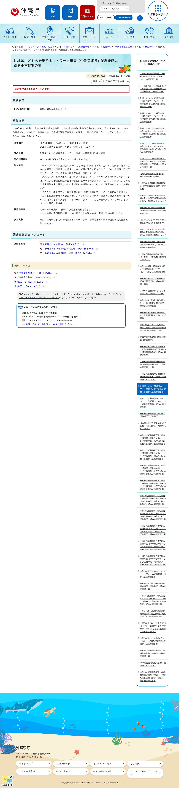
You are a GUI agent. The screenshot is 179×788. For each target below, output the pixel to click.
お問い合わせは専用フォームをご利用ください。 (50, 324)
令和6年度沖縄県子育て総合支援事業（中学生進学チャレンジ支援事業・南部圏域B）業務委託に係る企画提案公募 (153, 545)
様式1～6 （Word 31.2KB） (31, 282)
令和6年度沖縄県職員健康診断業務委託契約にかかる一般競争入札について (153, 377)
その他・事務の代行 (101, 47)
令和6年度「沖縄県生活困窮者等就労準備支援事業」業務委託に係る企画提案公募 (153, 614)
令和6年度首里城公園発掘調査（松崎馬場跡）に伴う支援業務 (153, 315)
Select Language (110, 8)
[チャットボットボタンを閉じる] (11, 777)
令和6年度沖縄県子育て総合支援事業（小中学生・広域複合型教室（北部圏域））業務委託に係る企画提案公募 (153, 600)
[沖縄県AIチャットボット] (7, 781)
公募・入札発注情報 (80, 47)
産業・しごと (89, 37)
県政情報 (168, 37)
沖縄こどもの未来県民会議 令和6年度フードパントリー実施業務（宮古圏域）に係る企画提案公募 (153, 132)
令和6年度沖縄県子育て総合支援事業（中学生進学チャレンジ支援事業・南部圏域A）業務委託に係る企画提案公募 (153, 560)
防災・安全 (129, 37)
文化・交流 (69, 37)
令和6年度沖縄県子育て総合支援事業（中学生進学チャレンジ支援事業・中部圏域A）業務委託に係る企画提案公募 (153, 530)
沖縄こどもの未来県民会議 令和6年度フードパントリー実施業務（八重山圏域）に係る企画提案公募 (153, 147)
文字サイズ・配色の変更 (115, 3)
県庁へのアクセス (102, 763)
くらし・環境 (10, 37)
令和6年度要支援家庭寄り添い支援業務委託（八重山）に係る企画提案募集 (153, 244)
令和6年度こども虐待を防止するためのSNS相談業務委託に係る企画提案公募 (153, 641)
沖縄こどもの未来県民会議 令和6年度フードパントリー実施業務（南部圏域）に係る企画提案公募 (153, 102)
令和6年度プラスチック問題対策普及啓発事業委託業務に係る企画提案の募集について (153, 232)
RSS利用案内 (63, 771)
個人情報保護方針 (102, 771)
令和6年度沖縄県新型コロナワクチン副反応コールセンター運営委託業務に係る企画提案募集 (153, 402)
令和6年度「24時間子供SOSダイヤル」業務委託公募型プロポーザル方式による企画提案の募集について (153, 627)
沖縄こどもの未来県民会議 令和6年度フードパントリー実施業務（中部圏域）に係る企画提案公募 (153, 117)
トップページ (32, 47)
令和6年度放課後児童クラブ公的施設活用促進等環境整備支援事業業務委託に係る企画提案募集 (153, 351)
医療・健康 (30, 37)
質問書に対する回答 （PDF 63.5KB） (62, 244)
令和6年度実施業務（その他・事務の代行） (135, 47)
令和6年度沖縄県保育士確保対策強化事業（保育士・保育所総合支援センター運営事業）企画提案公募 (153, 676)
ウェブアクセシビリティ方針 (144, 773)
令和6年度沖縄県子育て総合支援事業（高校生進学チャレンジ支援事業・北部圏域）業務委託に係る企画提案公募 (153, 469)
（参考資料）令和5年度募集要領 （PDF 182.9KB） (69, 249)
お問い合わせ (63, 763)
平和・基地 (149, 37)
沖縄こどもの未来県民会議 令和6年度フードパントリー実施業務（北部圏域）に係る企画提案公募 (153, 163)
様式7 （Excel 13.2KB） (29, 286)
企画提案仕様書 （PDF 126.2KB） (34, 277)
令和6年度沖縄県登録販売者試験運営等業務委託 (152, 415)
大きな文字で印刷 (115, 81)
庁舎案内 (135, 763)
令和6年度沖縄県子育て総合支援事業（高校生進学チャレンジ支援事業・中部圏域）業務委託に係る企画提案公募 (153, 484)
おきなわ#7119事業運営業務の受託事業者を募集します (153, 221)
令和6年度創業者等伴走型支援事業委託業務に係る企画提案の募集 (153, 281)
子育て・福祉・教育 (50, 38)
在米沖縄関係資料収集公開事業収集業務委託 (153, 338)
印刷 (95, 81)
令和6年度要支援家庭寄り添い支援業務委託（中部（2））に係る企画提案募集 (152, 269)
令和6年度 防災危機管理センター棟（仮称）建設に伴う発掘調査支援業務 (153, 303)
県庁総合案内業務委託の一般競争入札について (153, 664)
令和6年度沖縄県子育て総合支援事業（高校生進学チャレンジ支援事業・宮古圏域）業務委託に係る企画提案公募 (153, 454)
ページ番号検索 (124, 17)
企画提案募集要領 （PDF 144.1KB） (36, 273)
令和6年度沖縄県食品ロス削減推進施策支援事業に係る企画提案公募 (153, 653)
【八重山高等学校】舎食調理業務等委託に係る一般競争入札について (153, 426)
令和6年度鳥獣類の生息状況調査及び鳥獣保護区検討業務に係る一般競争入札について (153, 198)
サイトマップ (26, 763)
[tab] (106, 17)
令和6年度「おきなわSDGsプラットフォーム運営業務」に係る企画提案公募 (153, 574)
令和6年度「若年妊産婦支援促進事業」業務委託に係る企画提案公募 (153, 586)
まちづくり (109, 37)
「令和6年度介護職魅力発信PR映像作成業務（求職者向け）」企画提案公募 (152, 76)
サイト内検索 (106, 17)
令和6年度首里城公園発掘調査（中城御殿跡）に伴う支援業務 (153, 186)
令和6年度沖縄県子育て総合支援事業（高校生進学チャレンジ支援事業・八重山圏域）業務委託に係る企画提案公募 (153, 439)
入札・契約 (62, 47)
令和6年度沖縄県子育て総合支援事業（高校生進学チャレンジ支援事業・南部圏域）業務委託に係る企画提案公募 (153, 500)
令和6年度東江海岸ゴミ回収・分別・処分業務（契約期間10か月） (153, 257)
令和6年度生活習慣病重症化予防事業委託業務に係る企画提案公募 (153, 210)
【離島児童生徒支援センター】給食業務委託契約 (152, 175)
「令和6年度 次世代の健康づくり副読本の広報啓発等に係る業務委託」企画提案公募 (153, 89)
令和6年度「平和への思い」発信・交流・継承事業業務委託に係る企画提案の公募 (153, 327)
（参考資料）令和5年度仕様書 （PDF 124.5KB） (68, 253)
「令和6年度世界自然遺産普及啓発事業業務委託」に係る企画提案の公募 (153, 364)
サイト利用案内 (27, 771)
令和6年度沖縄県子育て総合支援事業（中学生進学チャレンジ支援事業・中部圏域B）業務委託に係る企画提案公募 (153, 515)
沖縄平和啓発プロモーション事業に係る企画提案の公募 (153, 292)
